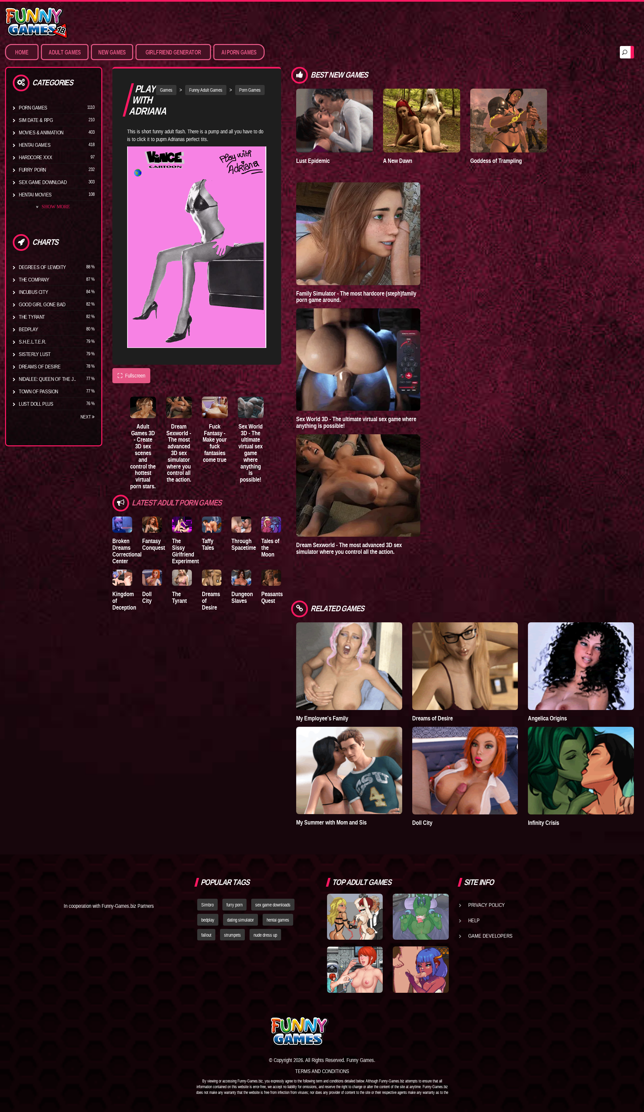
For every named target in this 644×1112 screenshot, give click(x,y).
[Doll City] (152, 578)
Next (86, 416)
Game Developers (490, 936)
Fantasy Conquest (153, 544)
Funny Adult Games (205, 90)
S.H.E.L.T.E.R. (32, 342)
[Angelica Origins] (581, 666)
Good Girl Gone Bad (42, 304)
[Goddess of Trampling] (508, 120)
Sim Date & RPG (36, 120)
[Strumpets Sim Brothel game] (420, 969)
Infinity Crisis (543, 822)
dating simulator (240, 920)
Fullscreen (131, 375)
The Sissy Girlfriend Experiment (185, 550)
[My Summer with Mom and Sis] (349, 770)
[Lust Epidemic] (334, 120)
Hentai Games (34, 145)
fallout (206, 935)
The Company (34, 279)
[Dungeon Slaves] (241, 578)
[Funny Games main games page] (425, 1031)
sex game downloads (272, 904)
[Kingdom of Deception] (122, 578)
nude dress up (265, 935)
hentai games (278, 920)
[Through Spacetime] (241, 525)
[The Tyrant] (182, 578)
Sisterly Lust (35, 354)
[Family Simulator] (358, 233)
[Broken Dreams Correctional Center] (122, 525)
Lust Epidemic (313, 160)
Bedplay (28, 329)
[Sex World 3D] (251, 407)
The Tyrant (32, 317)
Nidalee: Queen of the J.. (47, 379)
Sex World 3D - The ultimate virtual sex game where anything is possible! (250, 453)
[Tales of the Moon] (271, 525)
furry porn (234, 904)
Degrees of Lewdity (42, 267)
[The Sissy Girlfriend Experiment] (182, 525)
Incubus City (33, 292)
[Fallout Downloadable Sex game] (355, 969)
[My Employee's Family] (349, 666)
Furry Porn (32, 170)
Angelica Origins (547, 718)
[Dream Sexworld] (179, 407)
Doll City (147, 597)
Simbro (207, 904)
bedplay (207, 920)
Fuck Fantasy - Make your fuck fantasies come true (215, 443)
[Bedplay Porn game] (420, 917)
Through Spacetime (243, 544)
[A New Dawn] (421, 120)
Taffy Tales (208, 544)
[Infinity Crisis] (581, 770)
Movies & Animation (41, 132)
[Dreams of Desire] (212, 578)
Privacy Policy (486, 905)
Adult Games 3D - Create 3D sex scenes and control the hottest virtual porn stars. (143, 456)
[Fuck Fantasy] (215, 407)
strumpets (232, 935)
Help (474, 920)
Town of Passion (38, 391)
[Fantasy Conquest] (152, 525)
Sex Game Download (42, 182)
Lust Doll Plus (36, 404)
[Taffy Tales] (212, 525)
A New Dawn (397, 160)
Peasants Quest (272, 597)
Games (166, 90)
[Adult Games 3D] (143, 407)
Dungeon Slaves (242, 597)
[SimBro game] (355, 917)
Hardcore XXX (35, 157)
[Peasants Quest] (271, 578)
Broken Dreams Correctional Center (127, 550)
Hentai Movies (35, 194)
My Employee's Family (322, 718)
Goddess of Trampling (496, 160)
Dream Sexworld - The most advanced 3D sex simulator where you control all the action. (178, 453)
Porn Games (33, 107)
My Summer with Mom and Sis (331, 822)
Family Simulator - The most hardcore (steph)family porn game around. (356, 297)
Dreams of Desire (40, 366)
